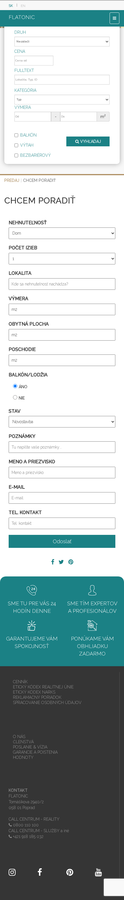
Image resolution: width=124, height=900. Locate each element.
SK (11, 6)
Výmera (22, 107)
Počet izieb (23, 248)
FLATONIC (22, 17)
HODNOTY (23, 757)
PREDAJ (11, 180)
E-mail (17, 487)
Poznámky (22, 436)
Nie (22, 398)
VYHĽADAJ (90, 141)
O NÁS (19, 736)
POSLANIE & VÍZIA (30, 747)
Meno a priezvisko (32, 461)
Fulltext (24, 70)
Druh (20, 32)
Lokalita (20, 273)
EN (23, 6)
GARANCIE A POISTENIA (35, 752)
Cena (19, 51)
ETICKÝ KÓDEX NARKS (34, 692)
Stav (14, 411)
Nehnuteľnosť (28, 222)
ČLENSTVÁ (23, 742)
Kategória (25, 90)
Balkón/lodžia (28, 375)
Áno (23, 386)
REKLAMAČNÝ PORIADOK (37, 697)
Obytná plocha (29, 324)
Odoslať (62, 541)
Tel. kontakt (25, 512)
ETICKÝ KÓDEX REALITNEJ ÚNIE (43, 687)
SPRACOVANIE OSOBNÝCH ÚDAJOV (47, 702)
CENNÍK (20, 681)
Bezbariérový (35, 155)
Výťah (26, 145)
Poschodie (22, 349)
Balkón (28, 135)
